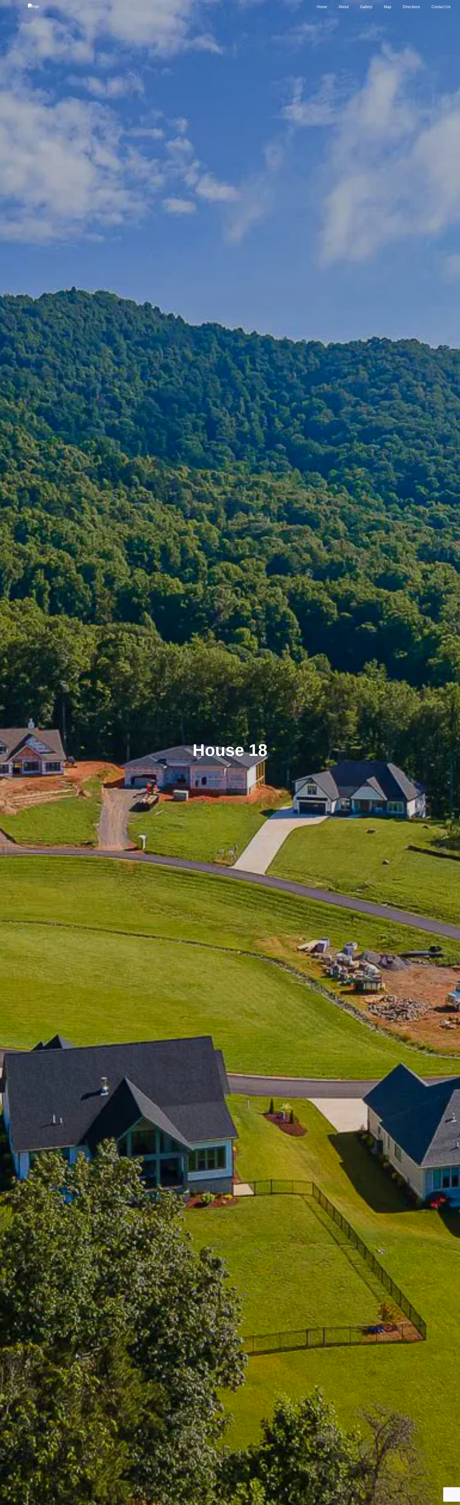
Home (322, 7)
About (344, 7)
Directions (411, 7)
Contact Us (440, 7)
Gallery (366, 7)
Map (387, 7)
